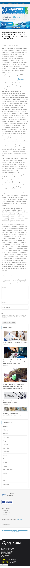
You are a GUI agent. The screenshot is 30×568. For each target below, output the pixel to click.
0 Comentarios (21, 42)
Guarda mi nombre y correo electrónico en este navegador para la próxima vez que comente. (14, 316)
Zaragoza (13, 42)
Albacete (5, 426)
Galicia (5, 455)
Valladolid (6, 480)
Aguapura (19, 519)
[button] (13, 548)
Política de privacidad (23, 530)
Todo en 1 (4, 555)
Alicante (5, 430)
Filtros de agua (6, 549)
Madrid (5, 462)
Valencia (5, 477)
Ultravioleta (5, 553)
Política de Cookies (15, 531)
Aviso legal (15, 530)
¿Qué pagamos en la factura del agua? (15, 342)
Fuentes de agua (6, 551)
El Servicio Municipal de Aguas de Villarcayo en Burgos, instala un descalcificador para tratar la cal (13, 386)
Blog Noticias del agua (7, 530)
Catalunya (6, 451)
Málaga (5, 466)
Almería (5, 433)
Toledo (5, 473)
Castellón (6, 448)
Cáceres (5, 444)
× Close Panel (4, 564)
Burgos (5, 441)
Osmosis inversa (6, 552)
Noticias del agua (8, 469)
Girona (5, 459)
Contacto (4, 556)
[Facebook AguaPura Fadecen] (7, 503)
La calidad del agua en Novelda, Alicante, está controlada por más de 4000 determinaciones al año (14, 361)
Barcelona (6, 437)
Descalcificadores (7, 548)
